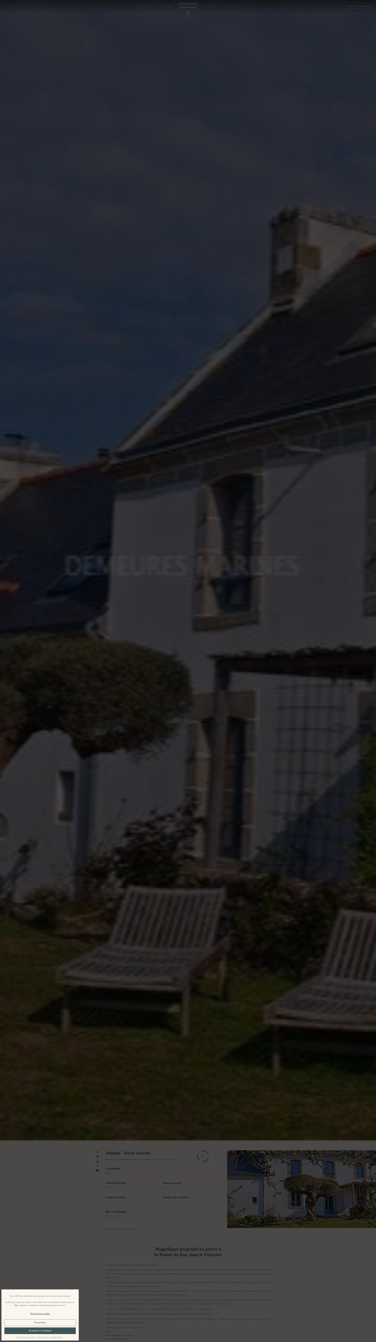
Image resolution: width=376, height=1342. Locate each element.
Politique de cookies (26, 1337)
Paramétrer (40, 1322)
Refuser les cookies (40, 1313)
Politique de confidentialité (49, 1337)
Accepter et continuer (40, 1330)
